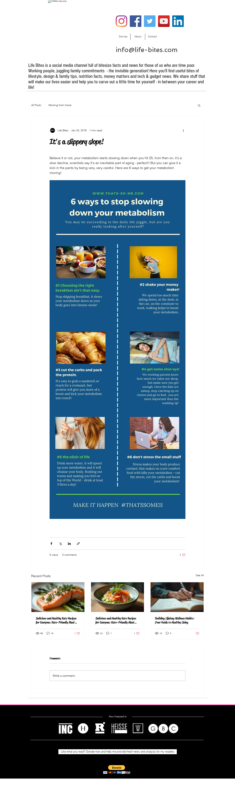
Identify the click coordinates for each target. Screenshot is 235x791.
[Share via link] (78, 543)
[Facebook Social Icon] (135, 21)
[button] (199, 105)
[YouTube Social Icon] (164, 21)
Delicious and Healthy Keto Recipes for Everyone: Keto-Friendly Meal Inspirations (56, 620)
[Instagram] (121, 21)
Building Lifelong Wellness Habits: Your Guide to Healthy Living (174, 620)
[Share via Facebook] (51, 543)
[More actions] (183, 130)
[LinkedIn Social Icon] (178, 21)
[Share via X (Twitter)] (60, 543)
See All (200, 575)
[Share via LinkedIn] (69, 543)
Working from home (59, 105)
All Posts (36, 105)
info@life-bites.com (147, 49)
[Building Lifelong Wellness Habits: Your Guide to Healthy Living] (177, 597)
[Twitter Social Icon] (150, 21)
